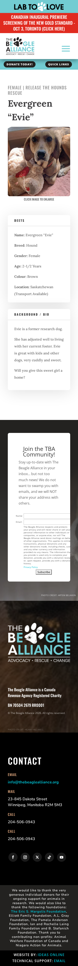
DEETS (19, 220)
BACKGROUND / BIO (31, 314)
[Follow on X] (37, 857)
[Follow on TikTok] (49, 857)
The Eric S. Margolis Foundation (38, 911)
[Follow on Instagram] (25, 857)
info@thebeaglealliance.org (33, 782)
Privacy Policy (31, 567)
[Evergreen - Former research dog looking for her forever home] (39, 195)
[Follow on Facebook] (13, 857)
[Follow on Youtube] (61, 857)
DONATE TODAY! (19, 64)
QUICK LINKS (58, 64)
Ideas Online (51, 954)
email (60, 960)
